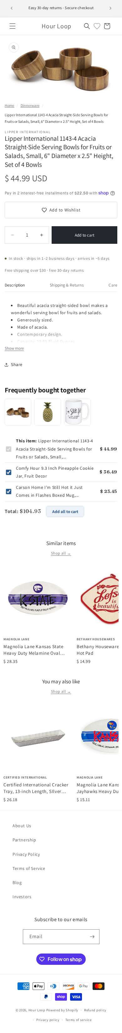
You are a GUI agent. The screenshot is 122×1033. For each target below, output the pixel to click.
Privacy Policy (26, 854)
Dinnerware (30, 105)
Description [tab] (15, 285)
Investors (22, 896)
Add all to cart (65, 511)
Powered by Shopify (62, 1010)
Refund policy (95, 1010)
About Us (22, 825)
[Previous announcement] (11, 8)
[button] (12, 26)
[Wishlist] (97, 26)
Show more (14, 348)
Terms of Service (29, 868)
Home (9, 105)
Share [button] (17, 364)
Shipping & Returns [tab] (67, 285)
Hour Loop (36, 1010)
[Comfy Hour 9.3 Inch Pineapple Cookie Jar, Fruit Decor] (47, 412)
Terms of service (78, 1020)
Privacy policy (47, 1020)
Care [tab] (113, 285)
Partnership (24, 840)
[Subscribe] (92, 936)
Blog (17, 882)
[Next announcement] (110, 8)
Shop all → (61, 553)
